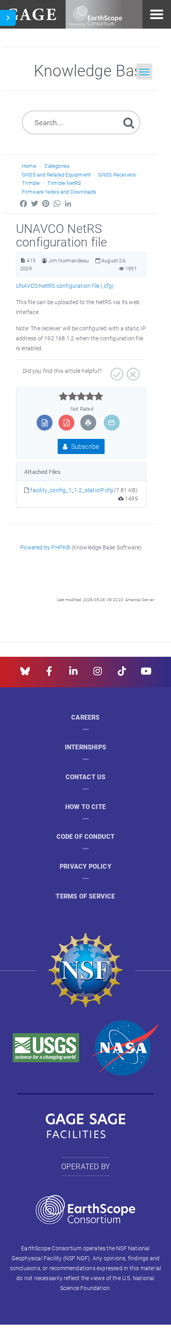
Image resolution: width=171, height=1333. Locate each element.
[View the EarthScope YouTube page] (146, 673)
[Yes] (116, 371)
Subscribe (84, 446)
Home (29, 165)
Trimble (31, 182)
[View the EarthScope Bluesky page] (25, 673)
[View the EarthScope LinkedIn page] (73, 673)
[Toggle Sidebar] (8, 18)
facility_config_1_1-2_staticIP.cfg (72, 490)
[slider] (81, 396)
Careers (85, 717)
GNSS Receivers (117, 174)
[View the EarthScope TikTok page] (122, 673)
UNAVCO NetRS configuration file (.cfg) (65, 285)
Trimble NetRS (64, 182)
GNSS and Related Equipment (56, 174)
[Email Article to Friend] (111, 422)
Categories (57, 165)
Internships (85, 747)
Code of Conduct (85, 836)
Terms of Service (85, 896)
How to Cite (85, 807)
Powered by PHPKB (45, 547)
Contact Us (86, 777)
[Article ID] (22, 260)
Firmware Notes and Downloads (59, 191)
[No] (132, 371)
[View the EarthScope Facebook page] (49, 673)
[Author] (44, 260)
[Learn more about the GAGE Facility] (31, 13)
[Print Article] (88, 422)
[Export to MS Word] (45, 422)
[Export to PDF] (67, 422)
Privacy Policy (85, 866)
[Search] (129, 122)
